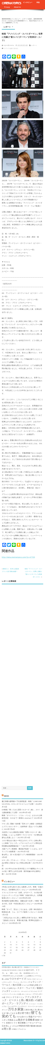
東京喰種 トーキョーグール (29, 1022)
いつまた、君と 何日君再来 (21, 973)
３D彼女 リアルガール (18, 1029)
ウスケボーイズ (17, 978)
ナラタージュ (18, 997)
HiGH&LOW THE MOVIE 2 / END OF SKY (14, 970)
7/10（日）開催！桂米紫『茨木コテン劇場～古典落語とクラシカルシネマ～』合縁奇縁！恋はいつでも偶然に (22, 826)
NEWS (6, 796)
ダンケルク (34, 991)
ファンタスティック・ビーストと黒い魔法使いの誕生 (22, 998)
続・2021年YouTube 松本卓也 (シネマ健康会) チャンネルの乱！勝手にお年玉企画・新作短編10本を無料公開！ (22, 871)
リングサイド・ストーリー (26, 1006)
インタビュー (27, 2)
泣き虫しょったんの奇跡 (12, 1025)
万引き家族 (16, 1009)
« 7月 (3, 956)
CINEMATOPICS (11, 3)
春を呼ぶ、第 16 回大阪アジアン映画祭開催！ (19, 854)
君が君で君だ (24, 1013)
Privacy (7, 7)
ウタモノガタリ (32, 979)
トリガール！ (28, 994)
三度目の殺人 (29, 1009)
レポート (7, 27)
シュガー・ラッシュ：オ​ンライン (17, 982)
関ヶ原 (7, 1028)
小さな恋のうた (22, 1016)
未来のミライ (12, 1022)
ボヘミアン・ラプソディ (15, 1003)
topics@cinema (9, 45)
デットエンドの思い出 (16, 994)
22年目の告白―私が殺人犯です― (13, 967)
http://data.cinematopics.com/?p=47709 (18, 557)
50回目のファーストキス (31, 967)
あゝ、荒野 (9, 973)
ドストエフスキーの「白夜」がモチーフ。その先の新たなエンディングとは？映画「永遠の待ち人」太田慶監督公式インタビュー (22, 895)
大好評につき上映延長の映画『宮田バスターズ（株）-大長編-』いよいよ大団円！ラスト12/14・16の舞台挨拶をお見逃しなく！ (22, 835)
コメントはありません (11, 48)
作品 (38, 2)
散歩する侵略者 (26, 1019)
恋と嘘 (16, 1020)
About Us (17, 7)
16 (5, 947)
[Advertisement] (22, 683)
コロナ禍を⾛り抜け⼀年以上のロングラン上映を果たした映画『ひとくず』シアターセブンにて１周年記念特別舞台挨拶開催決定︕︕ (22, 843)
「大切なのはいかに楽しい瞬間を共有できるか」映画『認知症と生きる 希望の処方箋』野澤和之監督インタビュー (22, 920)
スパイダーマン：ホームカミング (21, 991)
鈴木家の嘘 (28, 1025)
